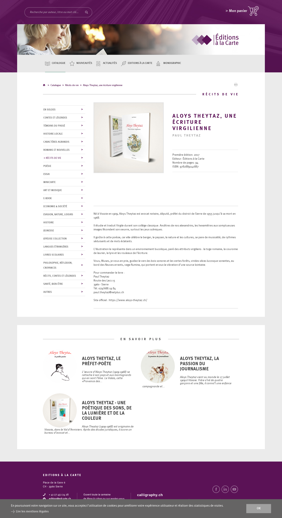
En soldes (49, 109)
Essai (46, 174)
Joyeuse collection (55, 238)
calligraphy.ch (150, 495)
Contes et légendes (55, 117)
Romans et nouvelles (56, 150)
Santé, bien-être (53, 284)
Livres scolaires (53, 255)
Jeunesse (48, 230)
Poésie (47, 166)
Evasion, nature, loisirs (58, 214)
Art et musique (52, 190)
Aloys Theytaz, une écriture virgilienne (102, 85)
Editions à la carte (140, 63)
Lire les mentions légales (32, 511)
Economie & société (55, 206)
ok (259, 508)
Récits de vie (72, 85)
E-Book (47, 198)
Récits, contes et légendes (59, 276)
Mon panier (238, 11)
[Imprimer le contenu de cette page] (236, 85)
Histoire (48, 222)
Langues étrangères (55, 246)
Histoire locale (53, 134)
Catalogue (58, 63)
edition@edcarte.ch (60, 499)
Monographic (172, 63)
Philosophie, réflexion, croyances (57, 265)
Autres (47, 292)
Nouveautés (84, 63)
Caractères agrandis (56, 142)
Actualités (110, 63)
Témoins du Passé (54, 125)
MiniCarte (49, 182)
